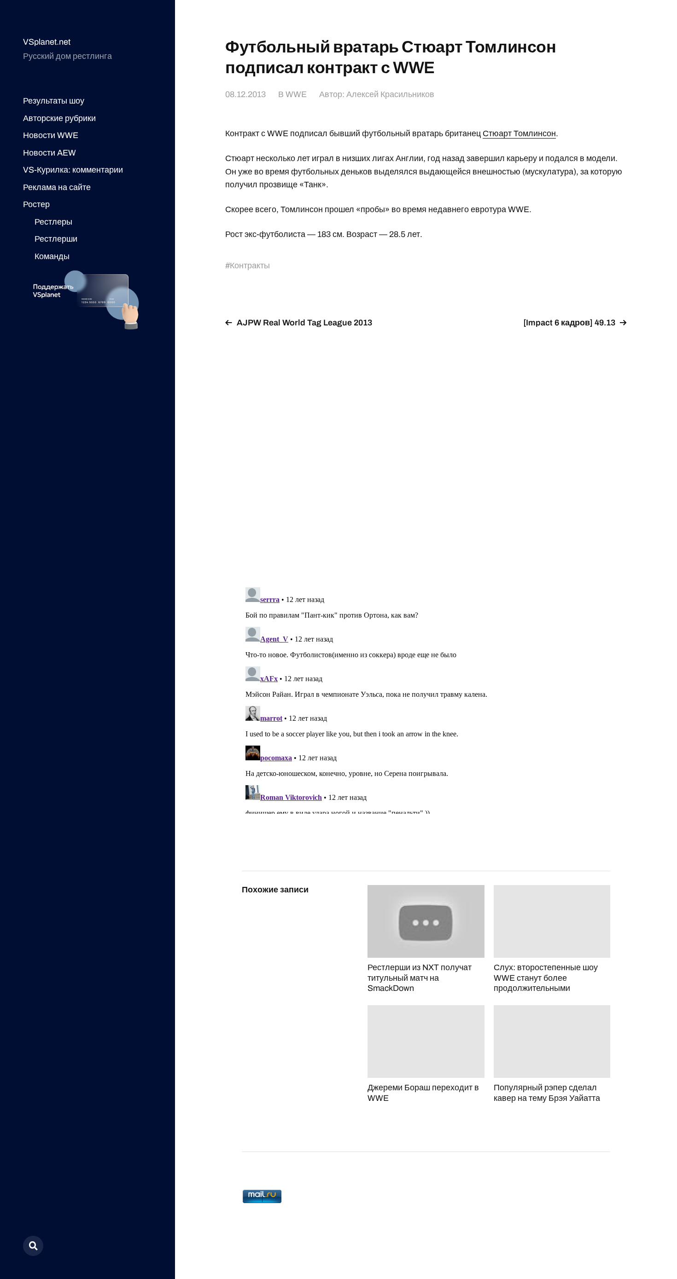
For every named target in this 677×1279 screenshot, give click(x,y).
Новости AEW (49, 152)
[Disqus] (426, 452)
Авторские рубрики (59, 118)
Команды (52, 256)
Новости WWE (50, 135)
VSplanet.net (46, 41)
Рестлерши (56, 238)
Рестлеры (53, 221)
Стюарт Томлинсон (519, 133)
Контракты (250, 265)
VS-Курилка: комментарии (73, 169)
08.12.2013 (245, 94)
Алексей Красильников (390, 94)
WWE (296, 94)
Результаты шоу (53, 100)
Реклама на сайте (57, 187)
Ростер (36, 204)
